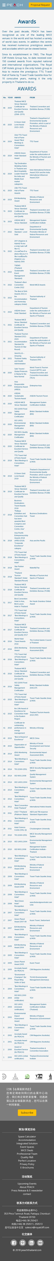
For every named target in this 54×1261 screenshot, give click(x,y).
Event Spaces (27, 1146)
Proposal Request (40, 4)
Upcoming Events (27, 1183)
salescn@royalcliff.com (37, 1227)
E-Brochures (27, 1167)
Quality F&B (27, 1157)
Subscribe (27, 1112)
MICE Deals (27, 1150)
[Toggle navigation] (4, 5)
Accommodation (27, 1140)
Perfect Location (27, 1160)
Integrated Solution (27, 1143)
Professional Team (27, 1153)
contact (27, 1194)
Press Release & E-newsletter (27, 1190)
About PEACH (27, 1187)
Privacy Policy (27, 1164)
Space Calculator (27, 1136)
